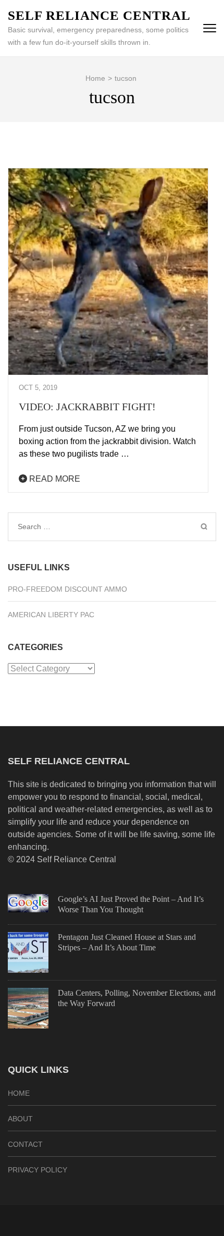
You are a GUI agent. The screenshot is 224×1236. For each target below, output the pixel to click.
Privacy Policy (37, 1170)
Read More (53, 478)
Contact (25, 1144)
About (20, 1119)
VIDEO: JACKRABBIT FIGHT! (87, 406)
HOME (19, 1093)
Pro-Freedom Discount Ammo (67, 589)
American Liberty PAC (51, 614)
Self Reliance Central (99, 15)
